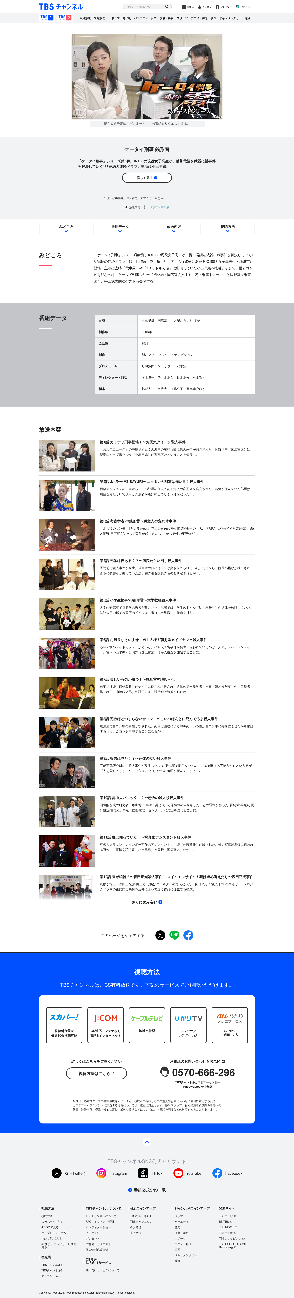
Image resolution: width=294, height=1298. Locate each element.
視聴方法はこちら (95, 1073)
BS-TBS (224, 1222)
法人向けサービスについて (102, 1270)
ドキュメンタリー (230, 18)
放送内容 (174, 226)
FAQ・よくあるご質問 (100, 1222)
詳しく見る (145, 177)
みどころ (66, 226)
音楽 (154, 18)
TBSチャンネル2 (65, 18)
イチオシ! (92, 1233)
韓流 (247, 18)
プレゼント (227, 6)
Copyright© (45, 1292)
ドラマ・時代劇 (121, 18)
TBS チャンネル (61, 6)
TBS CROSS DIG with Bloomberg (233, 1245)
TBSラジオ (226, 1233)
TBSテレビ (226, 1216)
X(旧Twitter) (74, 1173)
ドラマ (179, 1216)
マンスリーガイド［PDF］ (58, 1276)
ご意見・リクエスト (98, 1244)
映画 (213, 18)
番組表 (190, 6)
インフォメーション (98, 1227)
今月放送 (85, 18)
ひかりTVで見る (51, 1238)
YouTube (193, 1173)
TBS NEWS (226, 1227)
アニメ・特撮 (199, 18)
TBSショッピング (230, 1238)
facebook (188, 935)
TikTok (156, 1173)
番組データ (120, 226)
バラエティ (141, 18)
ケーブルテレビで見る (55, 1233)
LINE (174, 935)
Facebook (233, 1173)
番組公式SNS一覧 (150, 1190)
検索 (167, 6)
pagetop (147, 1142)
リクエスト (173, 123)
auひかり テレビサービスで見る (58, 1245)
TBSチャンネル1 (47, 18)
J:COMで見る (50, 1227)
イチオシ (207, 6)
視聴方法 (245, 6)
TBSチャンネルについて (101, 1216)
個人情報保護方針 (97, 1249)
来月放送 (99, 18)
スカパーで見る (52, 1222)
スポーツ (182, 18)
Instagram (118, 1173)
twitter (160, 935)
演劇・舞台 (167, 18)
